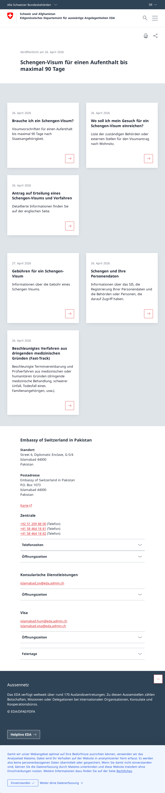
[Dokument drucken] (146, 35)
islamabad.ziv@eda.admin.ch (42, 583)
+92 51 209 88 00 (33, 524)
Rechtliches (124, 771)
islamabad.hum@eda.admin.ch (43, 621)
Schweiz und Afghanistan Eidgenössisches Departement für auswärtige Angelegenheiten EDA (67, 16)
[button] (158, 679)
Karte (24, 505)
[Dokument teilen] (155, 35)
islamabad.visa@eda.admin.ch (43, 626)
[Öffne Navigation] (155, 18)
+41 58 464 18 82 (33, 533)
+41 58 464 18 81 (33, 528)
